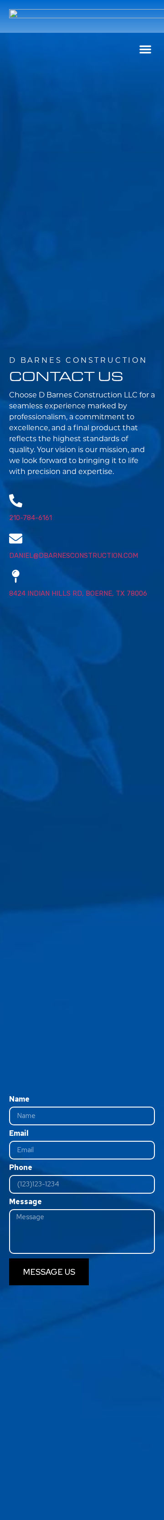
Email (19, 1134)
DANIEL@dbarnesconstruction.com (73, 555)
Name (19, 1100)
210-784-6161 (30, 518)
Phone (20, 1168)
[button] (145, 49)
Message (25, 1202)
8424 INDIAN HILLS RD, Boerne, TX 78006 (78, 593)
